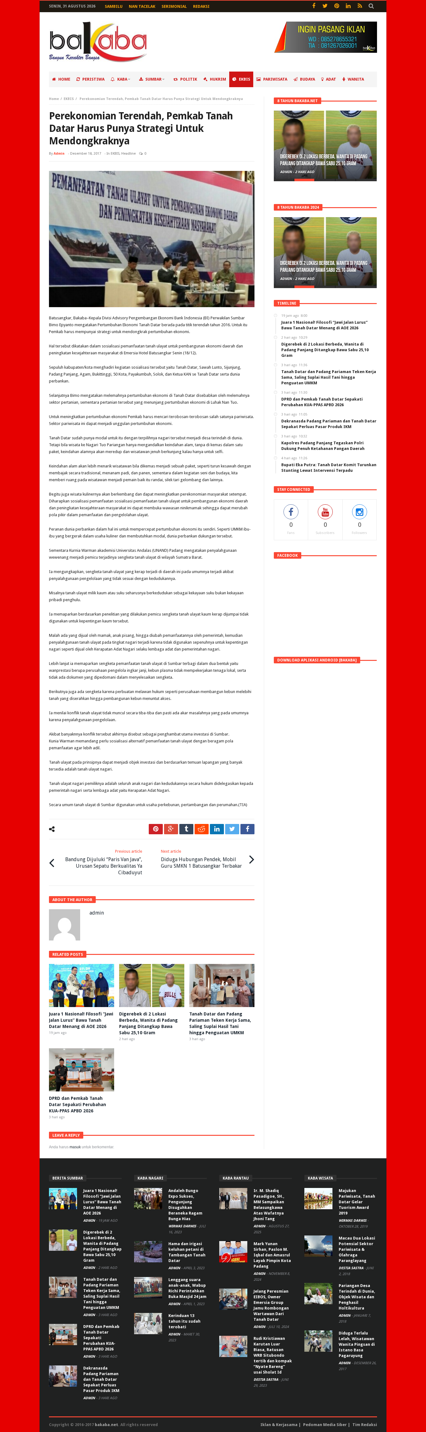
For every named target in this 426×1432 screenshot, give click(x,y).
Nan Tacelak (142, 6)
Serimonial (174, 6)
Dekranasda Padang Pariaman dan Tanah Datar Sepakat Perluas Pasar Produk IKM (101, 1379)
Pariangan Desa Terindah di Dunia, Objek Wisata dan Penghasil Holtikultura (357, 1296)
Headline (128, 154)
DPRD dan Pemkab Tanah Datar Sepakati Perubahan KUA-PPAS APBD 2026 (77, 1104)
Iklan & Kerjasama (279, 1424)
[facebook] (247, 829)
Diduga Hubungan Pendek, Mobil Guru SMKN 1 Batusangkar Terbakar (201, 859)
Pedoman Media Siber (325, 1424)
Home (54, 99)
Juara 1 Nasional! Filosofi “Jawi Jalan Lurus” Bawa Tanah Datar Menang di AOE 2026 (81, 1020)
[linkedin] (217, 829)
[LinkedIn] (348, 6)
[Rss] (359, 6)
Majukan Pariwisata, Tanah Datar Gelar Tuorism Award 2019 (357, 1201)
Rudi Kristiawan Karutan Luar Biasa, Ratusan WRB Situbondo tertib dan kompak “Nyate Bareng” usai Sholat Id (273, 1355)
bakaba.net (106, 1424)
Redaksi (201, 6)
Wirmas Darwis (182, 1226)
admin (59, 154)
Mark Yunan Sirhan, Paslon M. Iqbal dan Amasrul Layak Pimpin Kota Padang (272, 1255)
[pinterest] (156, 829)
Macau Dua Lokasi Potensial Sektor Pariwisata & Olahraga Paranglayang (357, 1249)
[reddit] (202, 829)
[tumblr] (186, 829)
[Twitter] (325, 6)
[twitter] (232, 829)
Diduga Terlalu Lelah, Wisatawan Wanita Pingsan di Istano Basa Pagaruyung (357, 1344)
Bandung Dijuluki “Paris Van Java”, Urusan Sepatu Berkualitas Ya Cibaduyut (103, 862)
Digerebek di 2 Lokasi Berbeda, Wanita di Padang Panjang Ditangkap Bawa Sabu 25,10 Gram (323, 160)
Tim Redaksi (364, 1424)
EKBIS (69, 99)
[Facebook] (313, 6)
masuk (75, 1147)
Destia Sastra (266, 1380)
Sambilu (114, 6)
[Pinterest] (336, 6)
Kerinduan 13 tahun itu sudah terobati (184, 1321)
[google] (171, 829)
